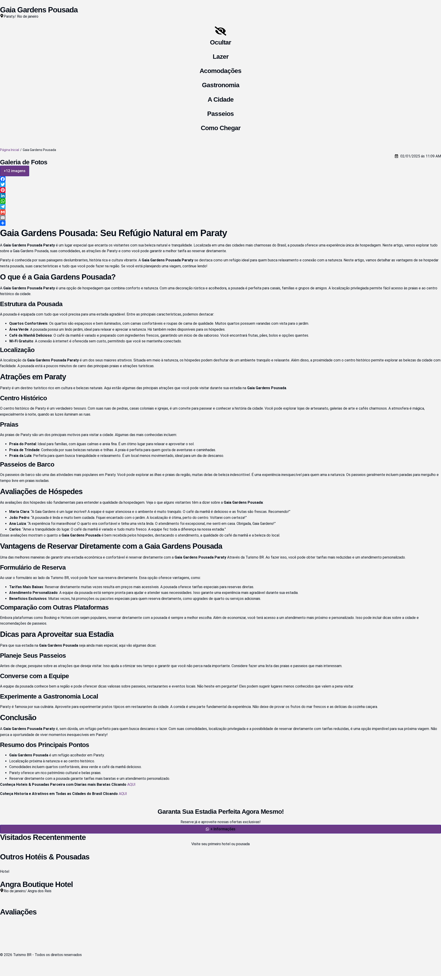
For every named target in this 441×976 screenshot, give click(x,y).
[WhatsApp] (220, 201)
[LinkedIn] (220, 195)
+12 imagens (14, 171)
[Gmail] (220, 212)
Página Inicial (9, 150)
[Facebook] (220, 179)
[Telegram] (220, 206)
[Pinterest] (220, 190)
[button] (220, 829)
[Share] (220, 223)
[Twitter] (220, 184)
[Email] (220, 217)
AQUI (131, 784)
